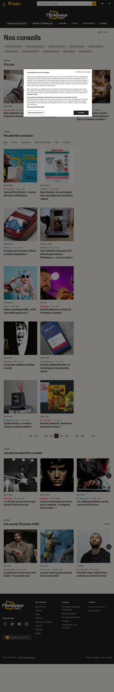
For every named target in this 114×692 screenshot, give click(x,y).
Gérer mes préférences (35, 112)
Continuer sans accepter (82, 72)
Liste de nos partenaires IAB (35, 107)
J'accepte (81, 112)
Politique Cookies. (32, 94)
